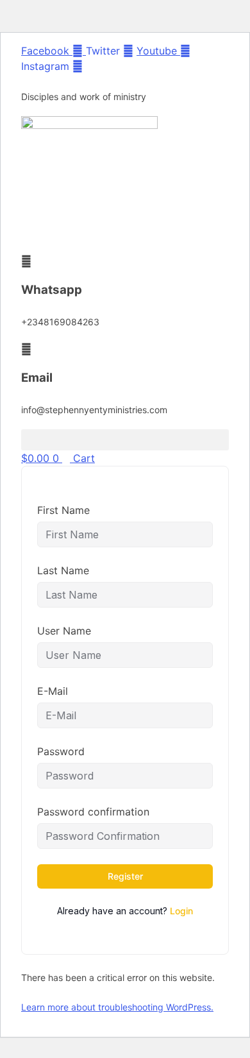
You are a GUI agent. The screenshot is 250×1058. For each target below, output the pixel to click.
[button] (125, 439)
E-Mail (52, 691)
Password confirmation (93, 811)
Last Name (63, 570)
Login (181, 910)
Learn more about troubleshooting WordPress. (117, 1007)
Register (125, 876)
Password (61, 751)
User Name (64, 630)
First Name (63, 510)
